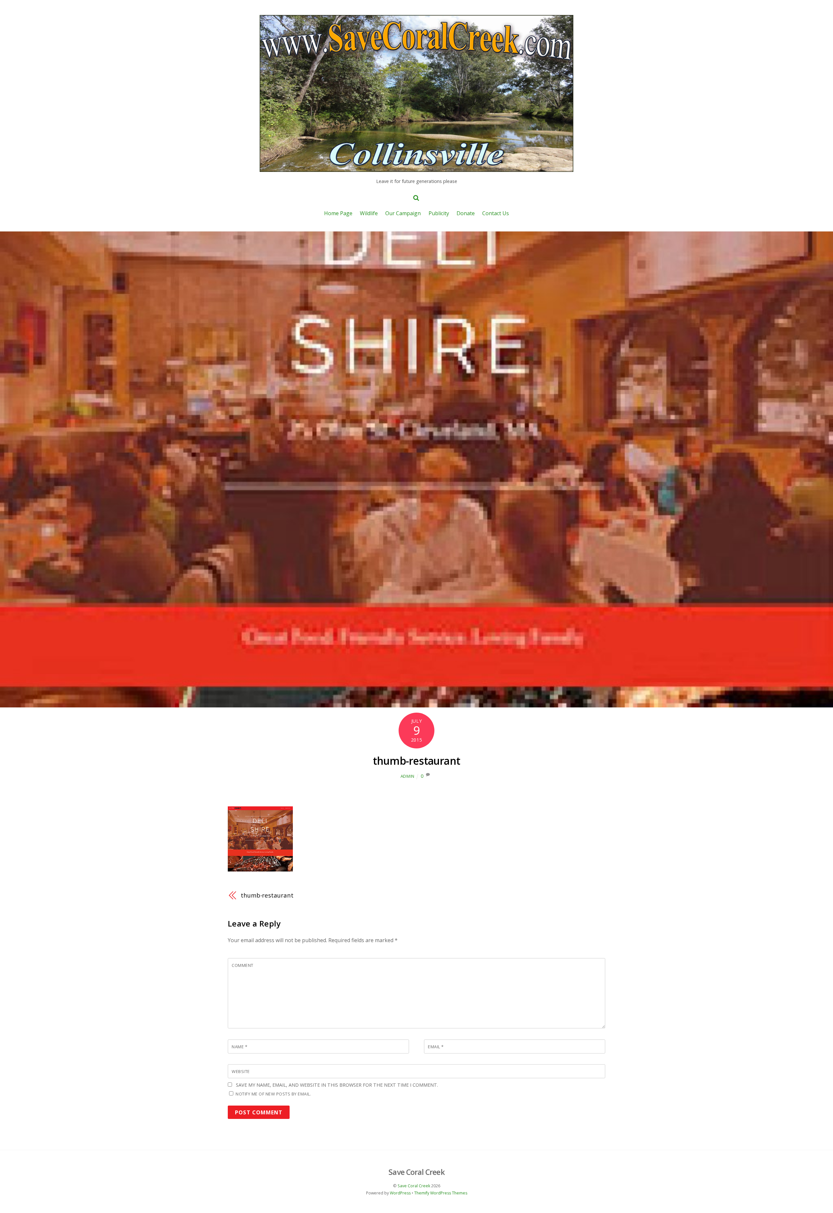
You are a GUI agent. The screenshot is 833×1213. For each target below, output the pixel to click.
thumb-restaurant (416, 761)
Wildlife (369, 213)
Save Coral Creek (414, 1186)
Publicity (439, 213)
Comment (242, 965)
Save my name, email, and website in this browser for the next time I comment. (337, 1085)
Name (239, 1047)
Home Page (338, 213)
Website (241, 1071)
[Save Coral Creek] (416, 168)
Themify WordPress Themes (440, 1193)
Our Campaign (403, 213)
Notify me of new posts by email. (273, 1094)
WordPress (400, 1193)
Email (436, 1047)
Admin (408, 776)
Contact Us (495, 213)
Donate (466, 213)
